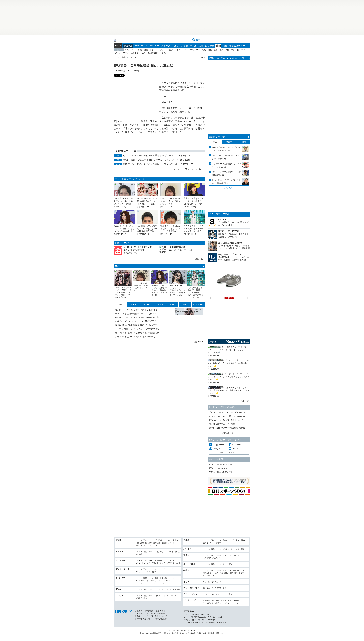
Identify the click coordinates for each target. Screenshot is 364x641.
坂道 (140, 50)
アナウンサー (194, 50)
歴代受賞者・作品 (130, 253)
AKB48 (133, 50)
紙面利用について (159, 616)
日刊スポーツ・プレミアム (230, 254)
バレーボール (140, 581)
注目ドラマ (136, 53)
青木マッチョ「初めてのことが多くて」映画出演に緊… (138, 333)
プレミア (174, 569)
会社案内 (138, 611)
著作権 (196, 633)
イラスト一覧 (226, 601)
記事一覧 (198, 341)
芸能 (218, 45)
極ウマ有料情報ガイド (211, 558)
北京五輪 (176, 589)
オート (236, 564)
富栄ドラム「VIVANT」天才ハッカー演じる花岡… (226, 181)
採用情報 (149, 611)
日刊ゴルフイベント (218, 468)
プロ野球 (158, 540)
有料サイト (219, 603)
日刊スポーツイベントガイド (222, 464)
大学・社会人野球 (150, 545)
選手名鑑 (156, 543)
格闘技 (243, 549)
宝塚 (171, 50)
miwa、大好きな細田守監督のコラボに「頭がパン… (149, 160)
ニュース (119, 50)
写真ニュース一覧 (193, 169)
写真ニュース (121, 266)
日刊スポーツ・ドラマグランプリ (139, 247)
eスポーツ (207, 594)
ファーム (171, 543)
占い (144, 53)
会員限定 (128, 45)
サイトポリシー (141, 613)
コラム (163, 53)
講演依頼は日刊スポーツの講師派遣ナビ (227, 428)
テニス (171, 578)
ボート (225, 564)
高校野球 (138, 545)
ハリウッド (162, 50)
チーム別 (176, 563)
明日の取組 (235, 540)
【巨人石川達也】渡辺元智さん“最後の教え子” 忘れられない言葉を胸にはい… (228, 363)
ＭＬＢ (144, 45)
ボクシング (235, 549)
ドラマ (153, 50)
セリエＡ (158, 569)
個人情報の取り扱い (143, 619)
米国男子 (174, 596)
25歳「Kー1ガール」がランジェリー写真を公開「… (136, 321)
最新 (215, 142)
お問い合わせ (161, 619)
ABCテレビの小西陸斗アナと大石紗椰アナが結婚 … (227, 157)
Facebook (236, 445)
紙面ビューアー (237, 45)
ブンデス (166, 569)
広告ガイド (161, 611)
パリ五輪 (168, 589)
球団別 (164, 543)
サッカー (154, 45)
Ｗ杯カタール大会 (158, 563)
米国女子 (138, 598)
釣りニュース (208, 588)
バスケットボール (142, 583)
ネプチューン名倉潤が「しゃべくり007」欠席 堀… (227, 165)
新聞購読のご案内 (217, 58)
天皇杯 (169, 563)
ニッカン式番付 (215, 543)
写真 (127, 50)
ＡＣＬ (137, 563)
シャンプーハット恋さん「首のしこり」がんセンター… (227, 149)
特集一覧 (199, 259)
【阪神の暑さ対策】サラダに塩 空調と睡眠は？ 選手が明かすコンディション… (228, 390)
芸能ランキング (217, 137)
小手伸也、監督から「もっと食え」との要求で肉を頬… (138, 329)
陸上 (156, 578)
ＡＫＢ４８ (227, 570)
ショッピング (208, 603)
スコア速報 (167, 540)
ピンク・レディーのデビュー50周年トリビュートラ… (150, 155)
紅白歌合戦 (153, 53)
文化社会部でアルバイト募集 (222, 424)
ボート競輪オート (191, 564)
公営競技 (209, 45)
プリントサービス (231, 603)
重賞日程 (235, 555)
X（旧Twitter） (219, 445)
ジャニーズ (146, 305)
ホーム (118, 45)
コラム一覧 (215, 601)
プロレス (226, 549)
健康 (224, 588)
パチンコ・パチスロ (220, 594)
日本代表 (158, 560)
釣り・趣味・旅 (190, 588)
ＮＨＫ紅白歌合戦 (177, 247)
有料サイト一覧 (237, 58)
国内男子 (158, 596)
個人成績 (148, 543)
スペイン (138, 572)
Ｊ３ (174, 560)
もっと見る (228, 187)
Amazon (222, 219)
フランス (146, 572)
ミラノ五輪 (159, 589)
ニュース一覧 (173, 169)
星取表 (243, 540)
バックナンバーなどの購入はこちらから (227, 416)
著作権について (141, 616)
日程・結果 (139, 543)
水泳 (161, 578)
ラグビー (150, 581)
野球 (137, 45)
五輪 (118, 589)
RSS (203, 58)
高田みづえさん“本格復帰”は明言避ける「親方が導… (136, 325)
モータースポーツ (157, 583)
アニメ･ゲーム (197, 305)
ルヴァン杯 (146, 563)
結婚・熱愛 (207, 50)
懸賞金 (205, 543)
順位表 (175, 540)
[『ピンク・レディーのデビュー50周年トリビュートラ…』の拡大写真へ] (189, 322)
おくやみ (241, 50)
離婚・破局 (219, 50)
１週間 (243, 142)
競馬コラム (227, 555)
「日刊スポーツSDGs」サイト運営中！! (227, 412)
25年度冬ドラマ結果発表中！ (135, 250)
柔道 (166, 578)
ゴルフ (175, 45)
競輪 (230, 564)
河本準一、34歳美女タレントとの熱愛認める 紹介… (227, 173)
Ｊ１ (165, 560)
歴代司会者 (188, 250)
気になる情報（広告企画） (221, 472)
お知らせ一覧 (228, 433)
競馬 (200, 45)
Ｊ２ (169, 560)
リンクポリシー (158, 613)
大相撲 (184, 45)
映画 (146, 50)
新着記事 (213, 341)
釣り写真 (218, 588)
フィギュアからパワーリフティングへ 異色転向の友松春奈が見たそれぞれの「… (228, 377)
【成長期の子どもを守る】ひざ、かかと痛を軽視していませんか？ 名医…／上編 (228, 350)
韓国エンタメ (181, 50)
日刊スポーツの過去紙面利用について (226, 420)
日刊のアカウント (228, 452)
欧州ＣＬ (155, 572)
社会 (225, 45)
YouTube (236, 448)
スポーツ (165, 45)
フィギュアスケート (162, 581)
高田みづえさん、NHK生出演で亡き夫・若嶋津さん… (137, 336)
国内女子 (166, 596)
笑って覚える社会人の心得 (230, 243)
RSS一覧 (235, 601)
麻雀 (230, 594)
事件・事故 (230, 50)
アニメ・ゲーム (122, 53)
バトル (193, 45)
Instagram (217, 448)
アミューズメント (191, 594)
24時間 (229, 142)
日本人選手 (159, 552)
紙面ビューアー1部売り (228, 231)
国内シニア (147, 598)
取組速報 (226, 540)
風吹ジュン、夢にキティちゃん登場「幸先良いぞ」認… (151, 164)
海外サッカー (122, 569)
